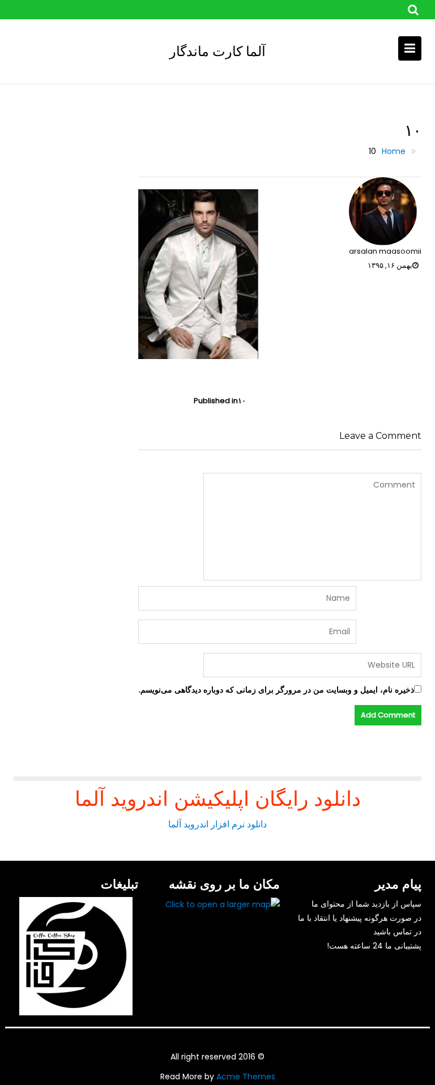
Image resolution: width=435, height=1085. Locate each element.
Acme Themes (245, 1076)
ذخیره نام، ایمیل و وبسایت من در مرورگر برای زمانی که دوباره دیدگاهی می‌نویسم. (276, 689)
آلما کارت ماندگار (217, 51)
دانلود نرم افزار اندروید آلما (217, 824)
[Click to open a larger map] (222, 903)
